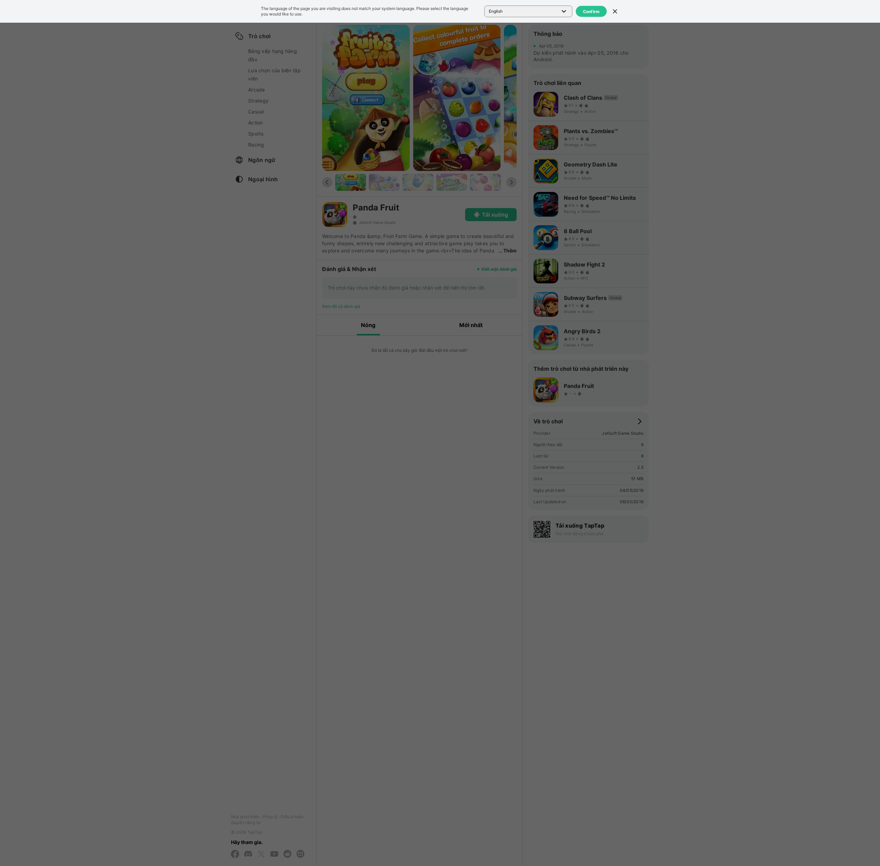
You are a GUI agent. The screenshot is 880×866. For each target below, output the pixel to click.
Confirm (591, 11)
